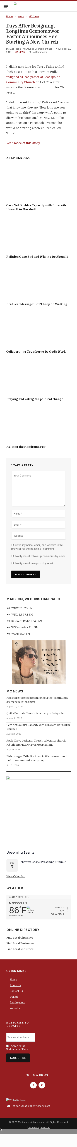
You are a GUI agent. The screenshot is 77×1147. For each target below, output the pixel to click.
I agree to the (17, 1047)
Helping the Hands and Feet (26, 446)
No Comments (39, 52)
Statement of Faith (17, 1049)
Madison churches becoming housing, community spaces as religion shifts (37, 700)
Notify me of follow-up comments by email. (40, 556)
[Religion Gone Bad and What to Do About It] (38, 234)
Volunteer (16, 1008)
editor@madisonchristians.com (31, 1106)
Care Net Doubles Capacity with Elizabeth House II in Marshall (38, 727)
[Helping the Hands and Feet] (38, 424)
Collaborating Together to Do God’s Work (36, 351)
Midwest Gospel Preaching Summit (43, 862)
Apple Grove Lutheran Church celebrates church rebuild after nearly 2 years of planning (36, 742)
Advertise (33, 1127)
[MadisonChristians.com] (45, 6)
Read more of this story (23, 143)
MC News (20, 52)
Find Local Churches (19, 937)
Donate (14, 996)
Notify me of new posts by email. (34, 563)
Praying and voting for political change (34, 399)
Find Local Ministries (19, 949)
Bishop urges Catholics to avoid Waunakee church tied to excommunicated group (36, 758)
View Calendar (15, 876)
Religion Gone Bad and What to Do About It (37, 256)
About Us (15, 985)
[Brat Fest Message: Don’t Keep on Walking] (38, 281)
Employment (17, 1002)
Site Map (45, 1127)
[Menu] (6, 6)
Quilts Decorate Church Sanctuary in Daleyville (35, 713)
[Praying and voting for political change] (38, 376)
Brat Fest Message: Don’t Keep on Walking (36, 304)
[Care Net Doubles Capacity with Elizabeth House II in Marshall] (38, 182)
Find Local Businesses (20, 943)
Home (13, 979)
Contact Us (16, 991)
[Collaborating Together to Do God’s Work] (38, 329)
